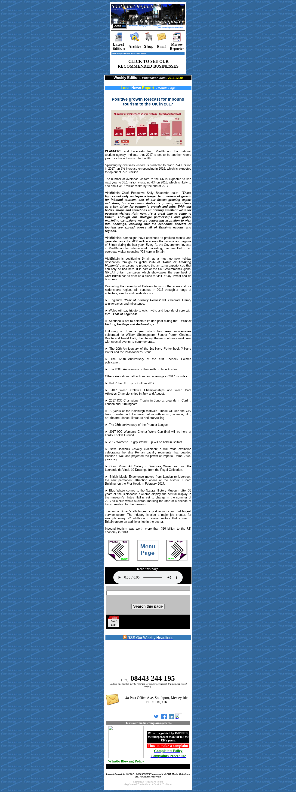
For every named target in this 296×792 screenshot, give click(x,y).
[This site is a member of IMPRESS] (126, 757)
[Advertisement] (143, 657)
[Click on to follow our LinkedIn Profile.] (171, 718)
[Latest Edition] (118, 40)
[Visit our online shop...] (149, 40)
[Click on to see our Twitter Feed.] (156, 718)
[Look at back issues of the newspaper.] (134, 40)
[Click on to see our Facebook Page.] (164, 718)
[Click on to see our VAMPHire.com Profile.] (178, 718)
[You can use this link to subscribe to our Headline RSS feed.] (125, 638)
